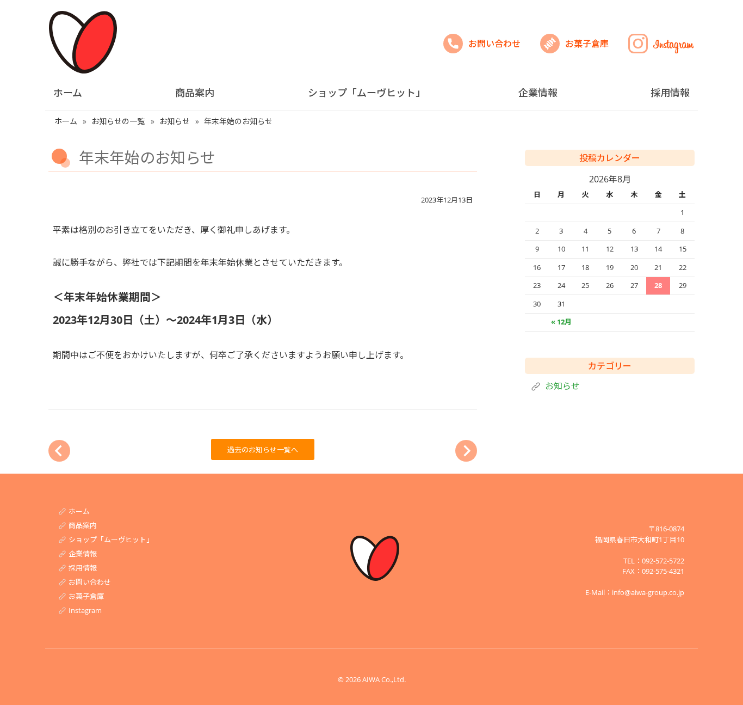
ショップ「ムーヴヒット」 (366, 92)
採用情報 (670, 92)
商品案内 (194, 92)
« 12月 (561, 322)
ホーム (67, 92)
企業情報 (538, 92)
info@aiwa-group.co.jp (648, 592)
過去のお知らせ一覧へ (262, 450)
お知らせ (562, 386)
